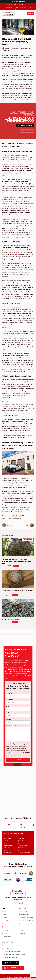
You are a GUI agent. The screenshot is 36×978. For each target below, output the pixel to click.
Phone (8, 712)
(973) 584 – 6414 (17, 516)
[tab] (8, 826)
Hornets (4, 50)
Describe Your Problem (12, 725)
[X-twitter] (16, 903)
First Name (9, 693)
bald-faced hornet (16, 252)
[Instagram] (22, 903)
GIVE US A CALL (26, 131)
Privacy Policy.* (16, 755)
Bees (9, 50)
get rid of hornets (16, 79)
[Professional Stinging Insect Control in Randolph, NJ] (18, 579)
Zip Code (8, 719)
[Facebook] (13, 903)
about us (11, 674)
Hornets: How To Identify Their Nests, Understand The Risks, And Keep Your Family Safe (17, 561)
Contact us (27, 669)
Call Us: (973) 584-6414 (18, 1)
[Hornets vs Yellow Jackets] (18, 608)
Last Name (9, 699)
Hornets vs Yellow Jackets (11, 619)
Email (7, 706)
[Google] (19, 903)
